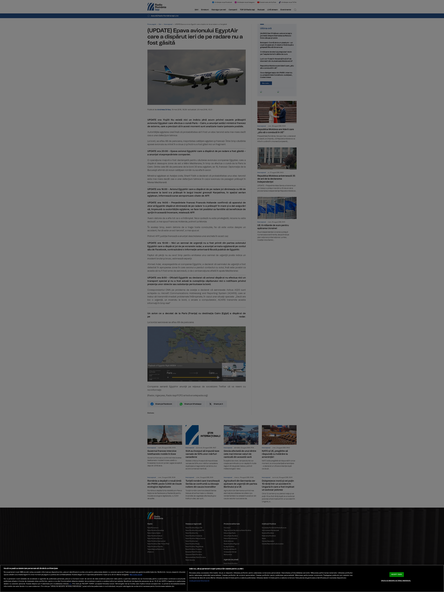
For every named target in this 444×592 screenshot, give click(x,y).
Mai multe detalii (136, 574)
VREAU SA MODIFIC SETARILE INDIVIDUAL (396, 580)
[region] (222, 578)
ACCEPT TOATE (396, 574)
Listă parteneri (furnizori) (199, 581)
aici (70, 584)
